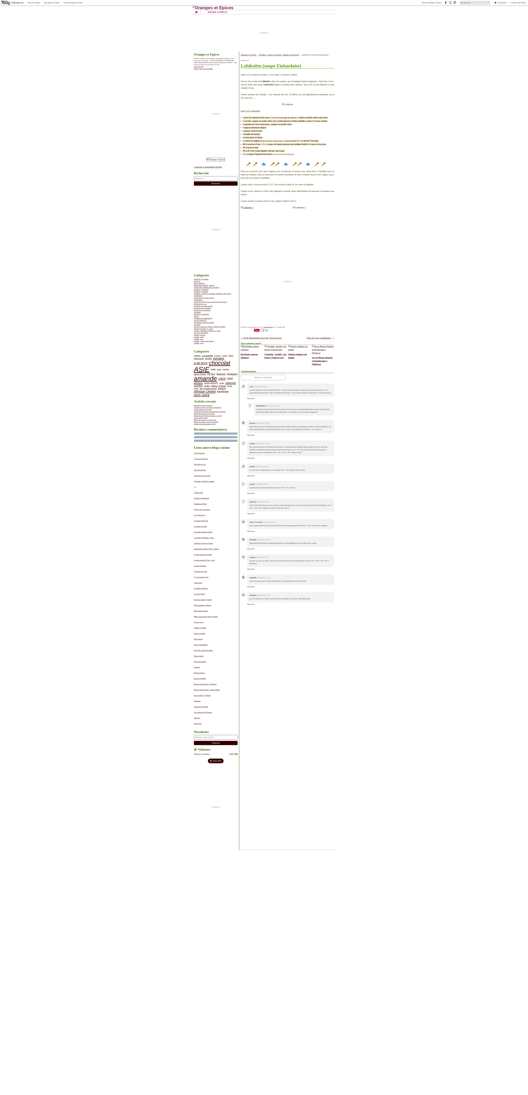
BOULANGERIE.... (200, 283)
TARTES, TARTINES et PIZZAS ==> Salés (207, 331)
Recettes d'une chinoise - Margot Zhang (207, 690)
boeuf (196, 388)
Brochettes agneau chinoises (203, 405)
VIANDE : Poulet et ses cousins (204, 341)
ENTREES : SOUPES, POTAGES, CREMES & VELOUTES (212, 294)
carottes (198, 386)
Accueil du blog (199, 66)
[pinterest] (455, 2)
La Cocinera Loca (199, 515)
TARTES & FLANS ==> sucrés (203, 329)
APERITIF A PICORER (201, 279)
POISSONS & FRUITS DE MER (204, 322)
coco (222, 378)
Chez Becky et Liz (200, 464)
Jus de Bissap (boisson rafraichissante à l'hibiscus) (210, 411)
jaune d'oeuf (200, 374)
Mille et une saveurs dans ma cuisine (206, 617)
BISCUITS (197, 281)
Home (196, 11)
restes (207, 386)
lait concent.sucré (208, 389)
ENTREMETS (198, 296)
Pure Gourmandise (200, 662)
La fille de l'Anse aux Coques (203, 543)
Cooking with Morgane (201, 498)
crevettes (225, 369)
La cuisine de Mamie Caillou (203, 532)
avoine (208, 358)
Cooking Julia (198, 493)
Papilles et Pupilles (200, 628)
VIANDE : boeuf (199, 337)
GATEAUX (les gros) (200, 304)
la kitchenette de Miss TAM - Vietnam (206, 549)
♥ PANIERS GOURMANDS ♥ (203, 318)
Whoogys (197, 718)
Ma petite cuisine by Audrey (203, 600)
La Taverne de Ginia (200, 572)
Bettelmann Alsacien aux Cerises (204, 413)
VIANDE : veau (199, 343)
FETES (211, 374)
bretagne (232, 374)
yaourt (222, 388)
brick (219, 369)
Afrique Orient (205, 391)
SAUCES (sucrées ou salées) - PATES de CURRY (209, 326)
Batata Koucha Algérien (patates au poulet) (208, 416)
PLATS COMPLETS (200, 320)
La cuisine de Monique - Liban (204, 538)
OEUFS (196, 316)
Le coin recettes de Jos (201, 577)
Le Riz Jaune (198, 583)
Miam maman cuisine (201, 611)
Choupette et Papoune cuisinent (204, 481)
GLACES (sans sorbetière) (202, 310)
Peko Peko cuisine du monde (203, 650)
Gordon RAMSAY (211, 383)
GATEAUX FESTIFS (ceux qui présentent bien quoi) (210, 302)
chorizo (197, 356)
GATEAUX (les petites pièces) (203, 306)
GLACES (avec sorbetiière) (202, 308)
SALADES (197, 324)
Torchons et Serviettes (201, 707)
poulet (224, 356)
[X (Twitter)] (450, 2)
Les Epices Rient (199, 594)
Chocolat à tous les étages (202, 476)
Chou (230, 356)
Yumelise (197, 667)
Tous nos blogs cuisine (431, 3)
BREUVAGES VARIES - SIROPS (204, 285)
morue (229, 386)
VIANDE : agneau (199, 335)
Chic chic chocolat (200, 470)
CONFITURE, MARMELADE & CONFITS (206, 287)
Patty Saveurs (198, 639)
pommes (217, 356)
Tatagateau (197, 701)
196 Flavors (198, 724)
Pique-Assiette (198, 656)
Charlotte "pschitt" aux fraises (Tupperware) (207, 407)
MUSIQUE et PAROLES (217, 12)
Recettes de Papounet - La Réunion (205, 684)
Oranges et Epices (248, 55)
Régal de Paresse (199, 673)
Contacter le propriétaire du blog (208, 167)
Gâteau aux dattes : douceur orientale (206, 422)
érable (213, 369)
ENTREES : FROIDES (201, 291)
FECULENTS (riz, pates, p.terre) (204, 298)
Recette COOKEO (200, 679)
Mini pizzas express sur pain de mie (205, 420)
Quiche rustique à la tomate (202, 409)
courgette (207, 355)
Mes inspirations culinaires (202, 605)
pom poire (202, 395)
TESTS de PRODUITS (201, 333)
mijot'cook (199, 359)
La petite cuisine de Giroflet (203, 555)
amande (205, 378)
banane (221, 374)
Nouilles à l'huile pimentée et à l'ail (205, 424)
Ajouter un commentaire (263, 377)
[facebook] (445, 2)
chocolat (219, 363)
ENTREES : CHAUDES (201, 289)
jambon (198, 383)
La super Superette (200, 566)
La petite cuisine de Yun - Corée (204, 560)
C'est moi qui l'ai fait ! (201, 459)
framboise (223, 391)
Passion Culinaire (199, 633)
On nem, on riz (199, 622)
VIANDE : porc (198, 339)
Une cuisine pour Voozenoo (203, 712)
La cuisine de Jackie (200, 526)
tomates (218, 358)
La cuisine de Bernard (201, 521)
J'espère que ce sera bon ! (202, 510)
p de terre (200, 363)
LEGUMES (197, 312)
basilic (221, 383)
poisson (231, 383)
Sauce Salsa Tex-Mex (201, 418)
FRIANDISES (198, 300)
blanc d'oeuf (218, 386)
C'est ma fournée (199, 453)
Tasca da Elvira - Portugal (202, 695)
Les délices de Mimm (201, 588)
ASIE (201, 369)
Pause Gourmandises (201, 645)
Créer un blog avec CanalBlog (203, 69)
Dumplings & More (200, 504)
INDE (230, 378)
